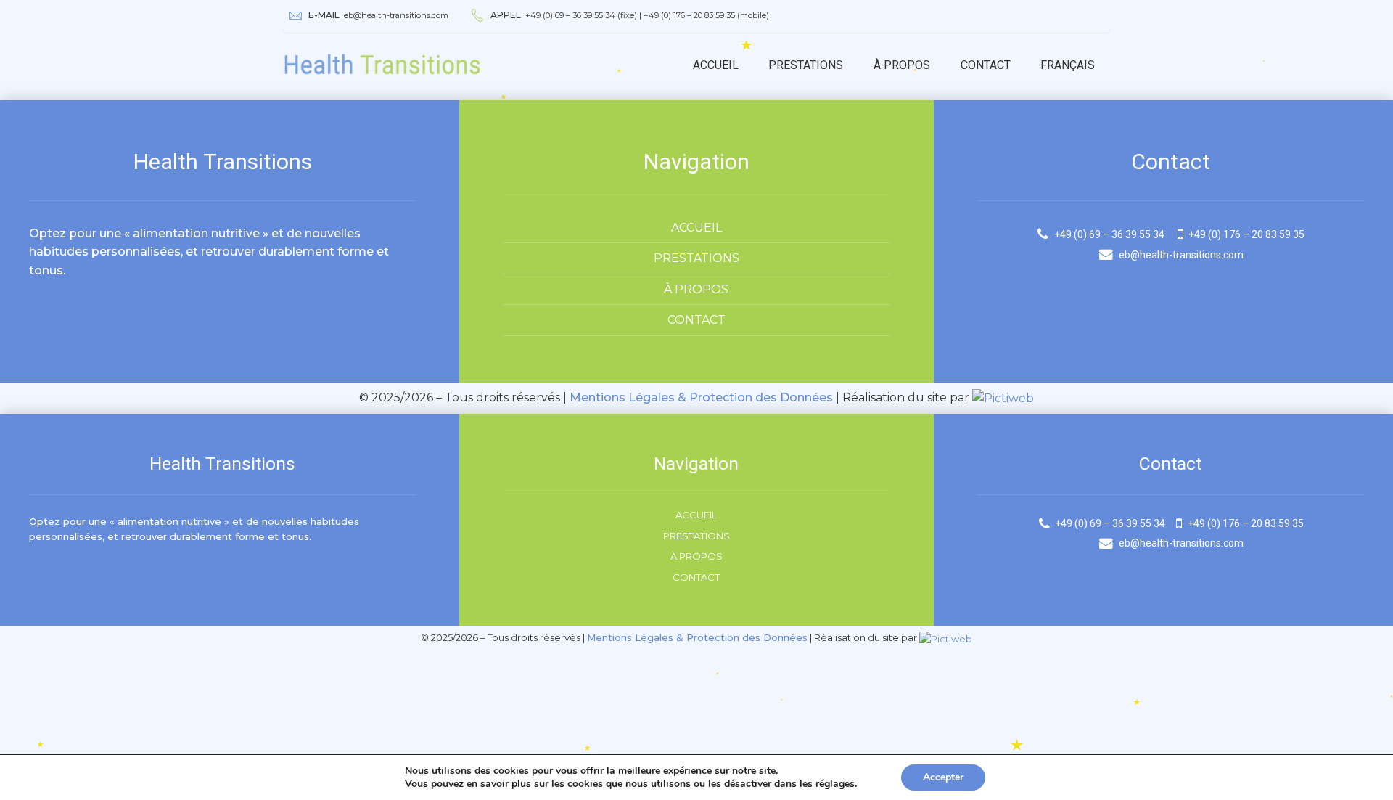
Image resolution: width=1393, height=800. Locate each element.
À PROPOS (696, 289)
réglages (835, 784)
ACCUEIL (696, 227)
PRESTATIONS (696, 258)
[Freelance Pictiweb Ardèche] (1003, 397)
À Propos (902, 65)
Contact (986, 65)
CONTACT (696, 320)
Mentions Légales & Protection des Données (701, 397)
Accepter (943, 777)
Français (1067, 65)
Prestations (805, 65)
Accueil (716, 65)
